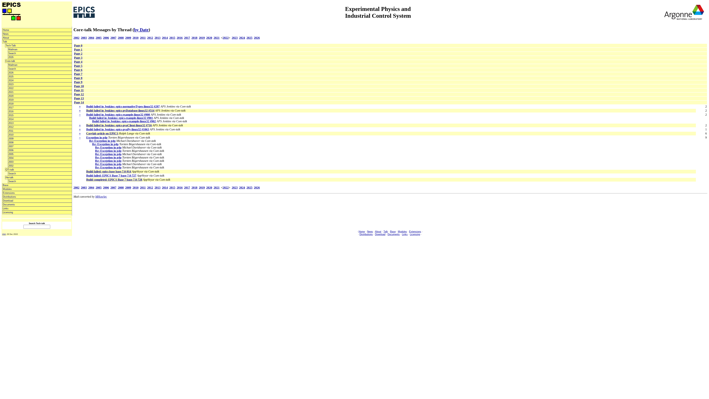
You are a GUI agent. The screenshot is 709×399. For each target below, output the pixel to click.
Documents (9, 204)
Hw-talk (9, 177)
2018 (10, 103)
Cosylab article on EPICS (102, 133)
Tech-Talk (11, 45)
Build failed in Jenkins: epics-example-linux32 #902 (124, 121)
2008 (10, 142)
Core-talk (10, 61)
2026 (10, 57)
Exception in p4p (96, 137)
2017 (10, 107)
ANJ (4, 234)
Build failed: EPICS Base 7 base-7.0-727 (111, 175)
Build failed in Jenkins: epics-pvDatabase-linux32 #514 (120, 110)
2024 (10, 80)
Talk (5, 41)
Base (5, 185)
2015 (10, 115)
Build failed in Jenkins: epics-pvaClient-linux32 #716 (119, 125)
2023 (10, 84)
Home (6, 30)
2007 (10, 146)
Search (12, 53)
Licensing (8, 212)
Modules (7, 189)
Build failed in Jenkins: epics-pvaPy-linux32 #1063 (117, 129)
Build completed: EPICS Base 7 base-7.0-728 (114, 179)
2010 (10, 134)
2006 (10, 150)
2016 (10, 111)
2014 (10, 119)
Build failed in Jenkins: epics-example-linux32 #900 (118, 114)
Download (8, 200)
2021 (10, 92)
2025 (10, 76)
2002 (10, 165)
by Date (141, 29)
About (6, 37)
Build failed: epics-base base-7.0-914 (108, 171)
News (6, 34)
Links (5, 208)
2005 (10, 154)
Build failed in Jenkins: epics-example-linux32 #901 (121, 118)
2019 (10, 99)
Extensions (9, 193)
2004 (10, 158)
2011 (10, 130)
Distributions (9, 196)
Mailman (12, 49)
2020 (10, 96)
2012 (10, 127)
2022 (10, 88)
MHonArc (101, 196)
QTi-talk (10, 169)
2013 (10, 123)
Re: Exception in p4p (102, 140)
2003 (10, 162)
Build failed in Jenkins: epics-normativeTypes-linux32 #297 (123, 106)
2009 (10, 138)
